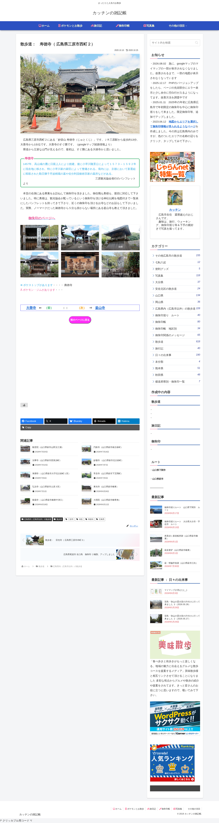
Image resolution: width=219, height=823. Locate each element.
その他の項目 (194, 809)
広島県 (101, 519)
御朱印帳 (166, 809)
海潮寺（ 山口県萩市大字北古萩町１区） (51, 473)
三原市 (70, 519)
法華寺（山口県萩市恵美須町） (47, 460)
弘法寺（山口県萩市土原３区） (47, 486)
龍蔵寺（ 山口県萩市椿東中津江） (48, 500)
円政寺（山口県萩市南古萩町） (108, 447)
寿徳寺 (90, 519)
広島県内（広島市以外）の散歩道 (37, 519)
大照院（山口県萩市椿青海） (107, 500)
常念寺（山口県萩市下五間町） (108, 473)
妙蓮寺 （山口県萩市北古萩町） (108, 460)
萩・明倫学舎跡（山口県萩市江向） (181, 563)
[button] (197, 42)
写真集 (179, 809)
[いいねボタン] (24, 405)
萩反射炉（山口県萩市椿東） (178, 550)
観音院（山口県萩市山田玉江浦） (48, 447)
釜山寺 (100, 308)
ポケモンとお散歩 (135, 809)
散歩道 (59, 519)
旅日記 (153, 809)
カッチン (175, 209)
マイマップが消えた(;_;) (175, 590)
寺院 (81, 519)
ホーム (118, 809)
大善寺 (31, 308)
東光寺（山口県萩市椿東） (106, 486)
